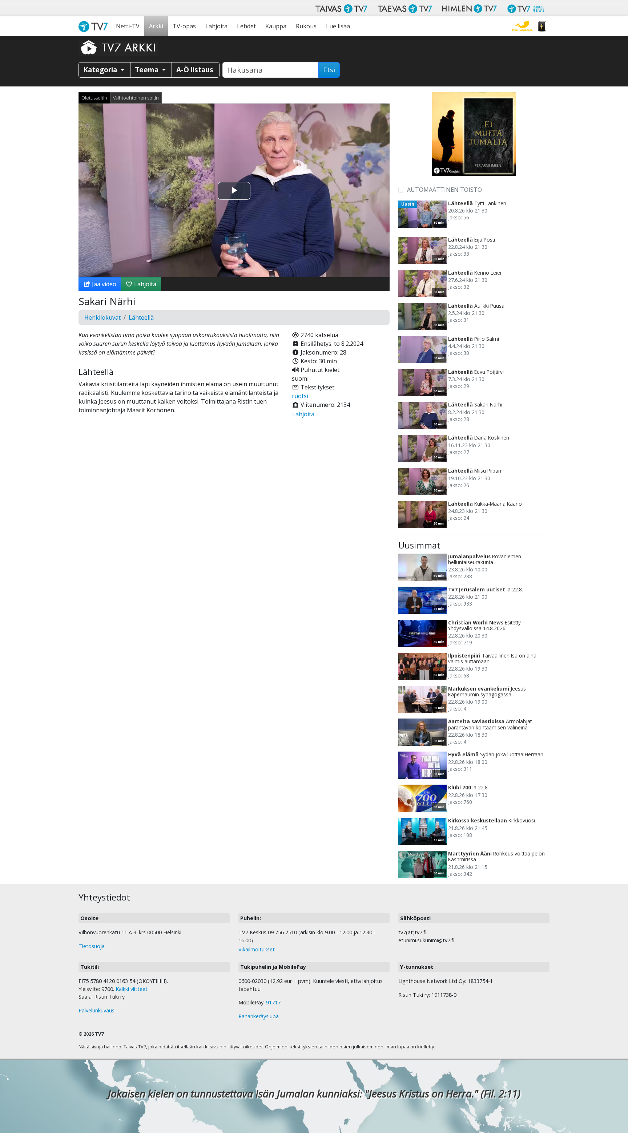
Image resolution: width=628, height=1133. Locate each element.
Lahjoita (216, 26)
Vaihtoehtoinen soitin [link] (136, 97)
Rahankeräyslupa (258, 1016)
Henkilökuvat (102, 317)
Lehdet (246, 26)
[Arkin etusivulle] (118, 47)
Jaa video (103, 284)
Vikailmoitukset (256, 949)
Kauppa (275, 26)
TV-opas (184, 26)
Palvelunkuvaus (96, 1010)
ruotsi (300, 396)
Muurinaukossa (522, 26)
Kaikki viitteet (132, 989)
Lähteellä (141, 317)
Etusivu (94, 26)
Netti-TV (128, 26)
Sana (542, 26)
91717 (273, 1002)
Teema (147, 69)
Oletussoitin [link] (94, 97)
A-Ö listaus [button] (194, 69)
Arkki (156, 26)
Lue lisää (338, 26)
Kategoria (101, 69)
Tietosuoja (91, 946)
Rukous (306, 26)
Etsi (329, 69)
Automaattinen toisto (444, 190)
